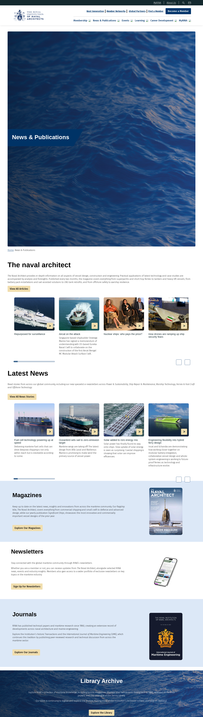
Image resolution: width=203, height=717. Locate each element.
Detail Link (34, 316)
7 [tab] (40, 361)
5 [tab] (32, 361)
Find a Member (156, 11)
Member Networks (116, 11)
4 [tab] (28, 361)
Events (125, 20)
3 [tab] (24, 361)
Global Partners (137, 11)
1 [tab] (16, 361)
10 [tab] (53, 361)
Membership (80, 20)
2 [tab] (20, 361)
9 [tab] (49, 361)
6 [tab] (36, 361)
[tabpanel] (34, 316)
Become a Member (178, 11)
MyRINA (183, 20)
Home (11, 250)
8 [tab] (45, 361)
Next (187, 362)
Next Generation (95, 11)
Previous (179, 362)
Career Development (161, 20)
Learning (140, 20)
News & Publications (104, 20)
